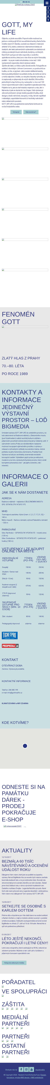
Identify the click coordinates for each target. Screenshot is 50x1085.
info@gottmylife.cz (14, 693)
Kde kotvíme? (31, 112)
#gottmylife (40, 1070)
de (24, 2)
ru (29, 2)
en (26, 2)
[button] (25, 746)
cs (21, 2)
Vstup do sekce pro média (14, 963)
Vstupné (16, 112)
